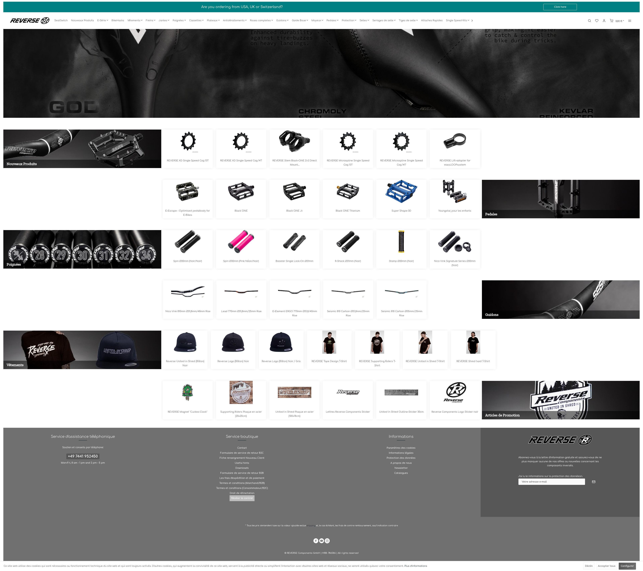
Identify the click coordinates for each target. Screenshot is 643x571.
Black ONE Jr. (187, 211)
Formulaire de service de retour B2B (242, 473)
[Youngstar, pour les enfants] (348, 191)
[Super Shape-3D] (294, 191)
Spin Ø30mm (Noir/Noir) (454, 261)
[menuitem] (61, 20)
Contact (242, 448)
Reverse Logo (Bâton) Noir (233, 361)
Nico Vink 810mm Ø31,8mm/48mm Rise (187, 311)
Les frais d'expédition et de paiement (242, 478)
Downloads (242, 468)
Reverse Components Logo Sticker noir (347, 412)
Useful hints (242, 463)
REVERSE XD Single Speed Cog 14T (187, 160)
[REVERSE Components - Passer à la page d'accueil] (29, 20)
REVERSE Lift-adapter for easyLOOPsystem (401, 162)
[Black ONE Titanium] (241, 191)
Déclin (589, 566)
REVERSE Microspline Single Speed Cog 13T (294, 162)
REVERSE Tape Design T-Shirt (329, 361)
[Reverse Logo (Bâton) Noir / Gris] (281, 342)
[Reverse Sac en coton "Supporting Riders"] (455, 392)
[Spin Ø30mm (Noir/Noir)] (455, 241)
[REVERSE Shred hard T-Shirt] (473, 342)
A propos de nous (401, 463)
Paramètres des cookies (401, 448)
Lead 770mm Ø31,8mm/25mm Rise (241, 311)
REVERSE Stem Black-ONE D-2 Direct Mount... (241, 162)
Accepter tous (606, 566)
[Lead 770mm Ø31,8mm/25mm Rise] (241, 291)
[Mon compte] (604, 20)
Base (401, 211)
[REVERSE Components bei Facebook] (315, 541)
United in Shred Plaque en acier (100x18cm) (187, 414)
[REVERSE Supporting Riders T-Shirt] (377, 342)
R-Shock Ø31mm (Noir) (241, 261)
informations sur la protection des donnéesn (555, 476)
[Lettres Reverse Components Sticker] (241, 392)
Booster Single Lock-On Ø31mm (187, 261)
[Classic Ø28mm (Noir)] (401, 241)
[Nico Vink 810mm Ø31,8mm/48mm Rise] (188, 291)
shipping (311, 525)
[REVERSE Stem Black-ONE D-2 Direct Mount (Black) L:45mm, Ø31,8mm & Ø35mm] (241, 141)
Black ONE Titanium (241, 211)
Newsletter (401, 468)
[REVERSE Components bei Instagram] (327, 541)
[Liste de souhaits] (596, 20)
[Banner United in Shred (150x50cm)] (401, 392)
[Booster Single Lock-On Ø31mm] (187, 241)
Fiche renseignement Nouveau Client (242, 458)
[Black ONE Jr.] (187, 191)
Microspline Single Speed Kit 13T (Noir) (455, 160)
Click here (560, 7)
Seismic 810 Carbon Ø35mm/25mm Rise (401, 313)
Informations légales (401, 453)
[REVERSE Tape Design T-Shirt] (329, 342)
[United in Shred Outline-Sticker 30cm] (294, 392)
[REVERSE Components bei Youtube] (321, 541)
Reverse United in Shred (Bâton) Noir (185, 363)
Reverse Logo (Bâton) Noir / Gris (281, 361)
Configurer (627, 566)
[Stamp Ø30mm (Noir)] (294, 241)
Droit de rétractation (242, 493)
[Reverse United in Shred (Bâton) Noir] (185, 342)
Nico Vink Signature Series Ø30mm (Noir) (347, 263)
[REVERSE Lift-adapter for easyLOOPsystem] (401, 141)
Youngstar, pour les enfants (347, 211)
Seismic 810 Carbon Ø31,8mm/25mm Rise (348, 313)
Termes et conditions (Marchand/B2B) (242, 483)
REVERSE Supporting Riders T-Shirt (377, 363)
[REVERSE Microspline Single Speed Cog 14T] (348, 141)
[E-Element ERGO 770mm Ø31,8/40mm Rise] (295, 291)
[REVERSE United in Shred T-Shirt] (425, 342)
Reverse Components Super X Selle (321, 73)
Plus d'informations (415, 566)
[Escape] (455, 191)
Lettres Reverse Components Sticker (241, 412)
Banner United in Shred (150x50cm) (401, 412)
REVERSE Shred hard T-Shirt (473, 361)
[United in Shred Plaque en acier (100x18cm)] (187, 392)
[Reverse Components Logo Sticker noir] (348, 392)
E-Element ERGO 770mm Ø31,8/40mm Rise (294, 313)
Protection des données (401, 458)
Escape (454, 211)
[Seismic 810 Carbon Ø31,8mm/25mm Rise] (348, 291)
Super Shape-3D (294, 211)
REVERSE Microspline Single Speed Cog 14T (348, 162)
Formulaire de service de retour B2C (242, 453)
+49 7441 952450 (83, 456)
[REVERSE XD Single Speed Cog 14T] (188, 141)
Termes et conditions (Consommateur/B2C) (242, 488)
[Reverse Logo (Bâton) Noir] (233, 342)
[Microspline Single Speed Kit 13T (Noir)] (455, 141)
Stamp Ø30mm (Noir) (294, 261)
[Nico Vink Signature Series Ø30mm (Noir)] (348, 241)
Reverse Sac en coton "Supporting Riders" (454, 414)
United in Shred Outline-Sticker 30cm (294, 412)
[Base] (401, 191)
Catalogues (401, 473)
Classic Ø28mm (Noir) (401, 261)
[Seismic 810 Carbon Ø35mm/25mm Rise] (402, 291)
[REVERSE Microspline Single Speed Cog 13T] (294, 141)
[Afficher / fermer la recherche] (589, 20)
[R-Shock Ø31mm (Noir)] (241, 241)
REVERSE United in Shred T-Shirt (425, 361)
